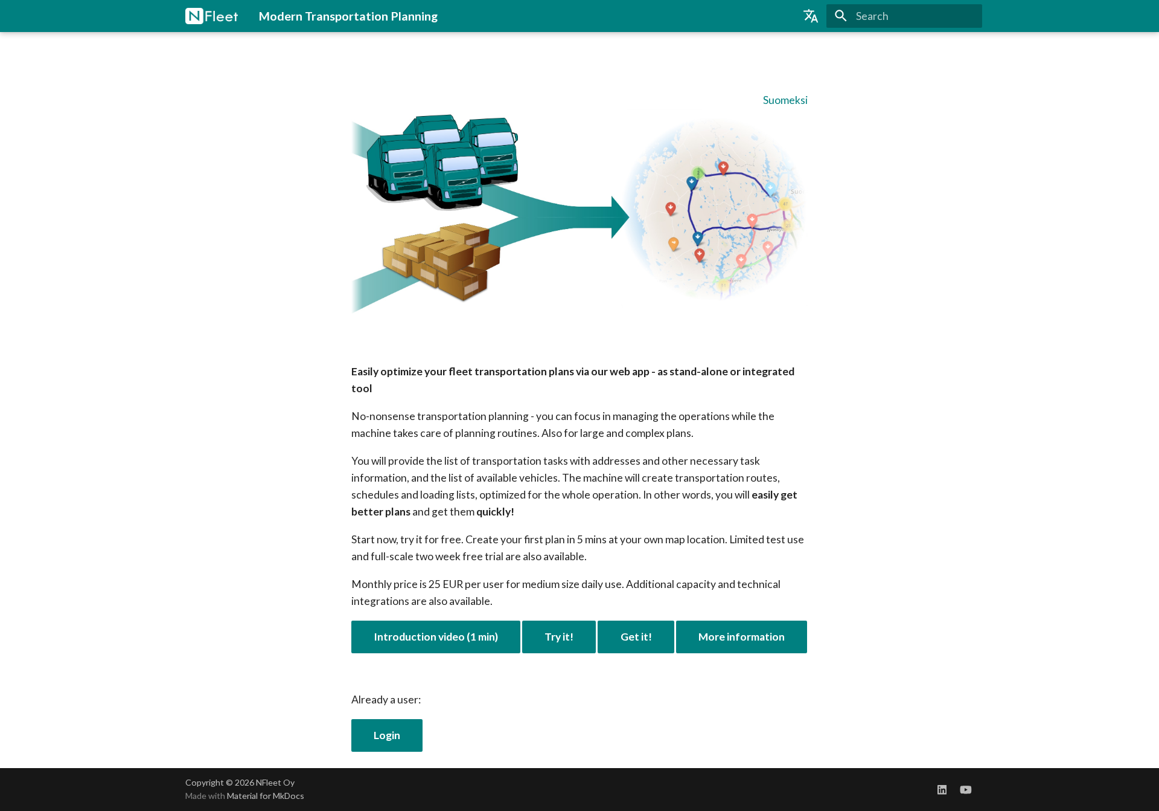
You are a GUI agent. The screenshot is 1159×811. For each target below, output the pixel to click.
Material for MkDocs (265, 795)
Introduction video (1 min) (436, 636)
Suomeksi (785, 100)
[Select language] (810, 15)
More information (741, 636)
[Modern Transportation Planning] (211, 15)
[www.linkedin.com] (942, 789)
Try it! (558, 636)
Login (387, 735)
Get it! (636, 636)
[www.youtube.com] (966, 789)
